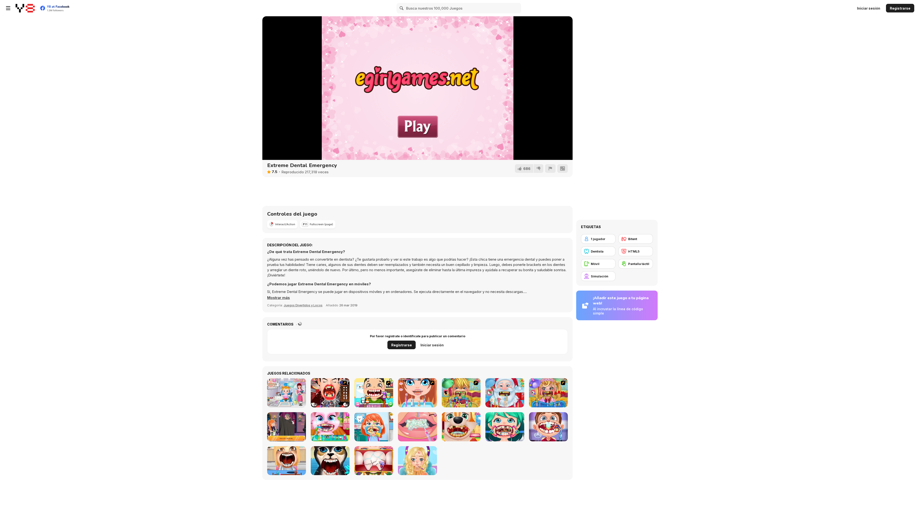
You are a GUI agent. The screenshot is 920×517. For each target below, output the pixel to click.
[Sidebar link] (8, 8)
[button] (278, 297)
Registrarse (900, 8)
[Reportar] (550, 168)
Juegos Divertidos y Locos (303, 305)
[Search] (402, 8)
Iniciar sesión (868, 8)
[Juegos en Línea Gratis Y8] (25, 8)
